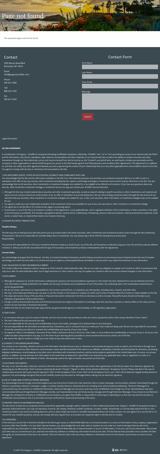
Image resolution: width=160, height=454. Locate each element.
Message (96, 91)
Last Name (97, 72)
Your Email (97, 82)
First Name (97, 63)
